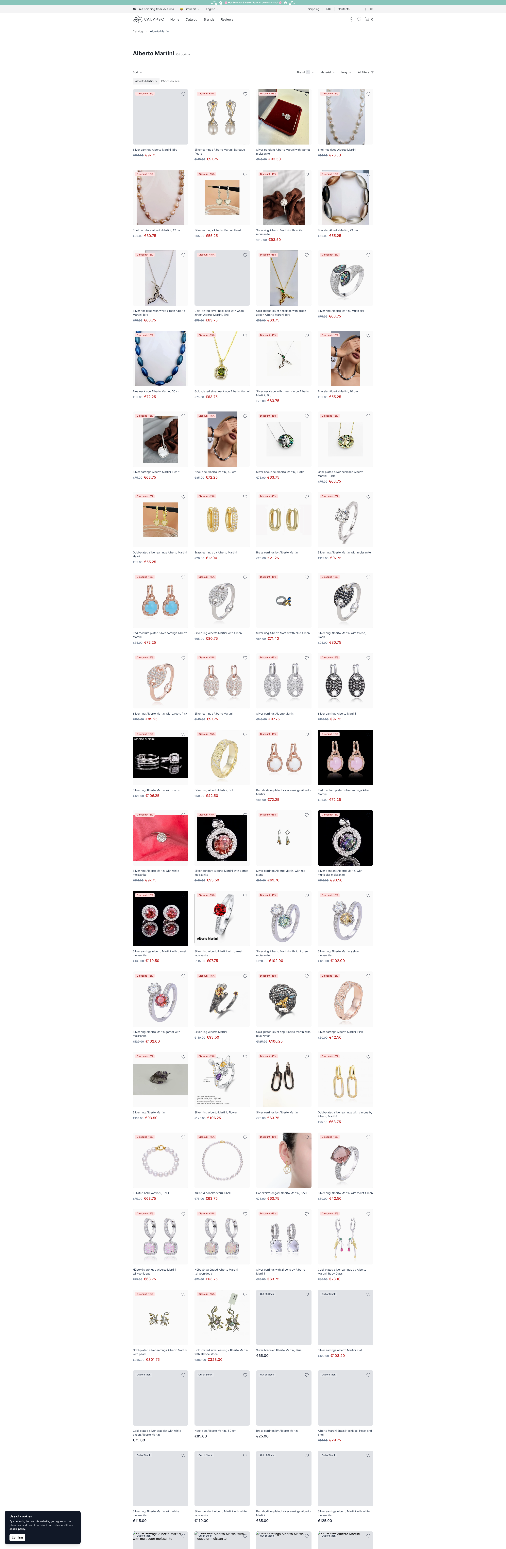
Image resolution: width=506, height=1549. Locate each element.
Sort (135, 72)
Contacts (343, 9)
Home (174, 19)
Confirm (17, 1537)
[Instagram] (371, 9)
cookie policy (17, 1528)
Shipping (313, 9)
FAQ (328, 9)
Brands (209, 19)
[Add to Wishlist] (183, 94)
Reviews (227, 19)
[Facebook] (365, 9)
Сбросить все (170, 81)
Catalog (191, 19)
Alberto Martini (159, 31)
